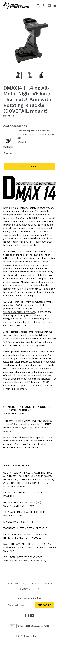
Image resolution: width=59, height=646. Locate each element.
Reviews (34, 583)
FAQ (23, 583)
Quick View (8, 147)
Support (25, 588)
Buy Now (12, 583)
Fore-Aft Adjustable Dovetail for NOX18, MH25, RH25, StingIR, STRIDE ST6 (36, 134)
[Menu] (54, 5)
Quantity (8, 153)
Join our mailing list (29, 598)
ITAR (36, 588)
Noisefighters (30, 636)
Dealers (47, 583)
